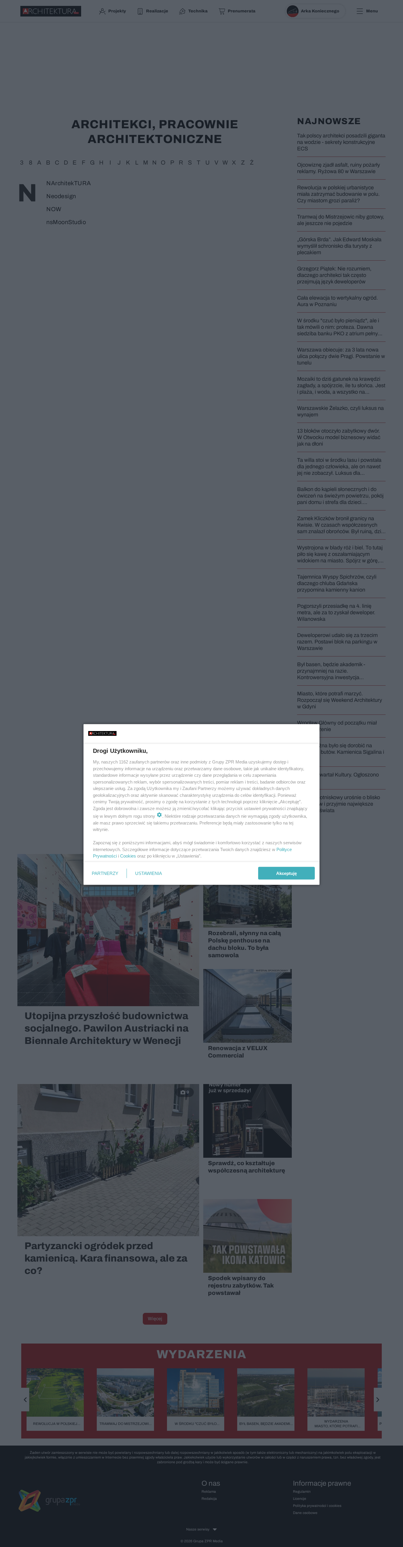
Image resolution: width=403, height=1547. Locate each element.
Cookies (128, 855)
